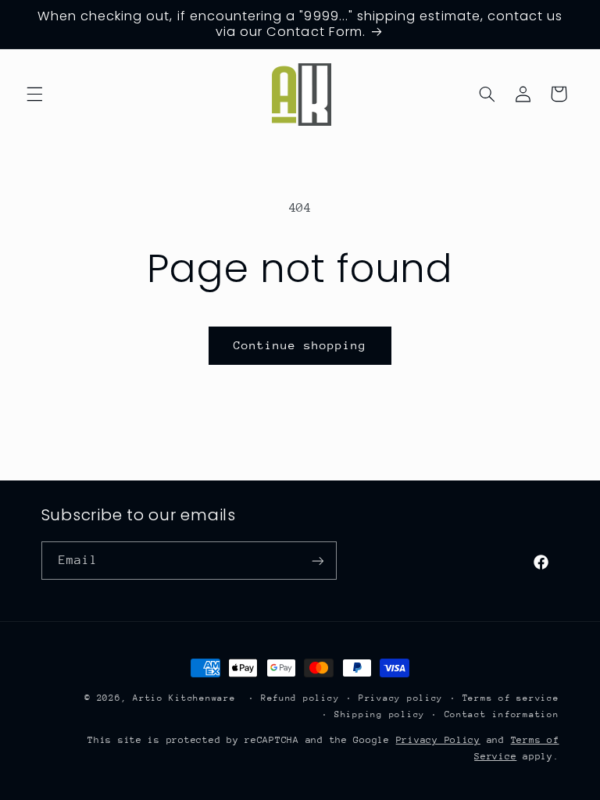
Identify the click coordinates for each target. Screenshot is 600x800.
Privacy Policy (438, 739)
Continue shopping (300, 345)
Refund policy (300, 698)
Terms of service (510, 698)
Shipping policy (379, 714)
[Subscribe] (317, 560)
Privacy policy (401, 698)
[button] (34, 94)
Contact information (502, 714)
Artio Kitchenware (184, 698)
